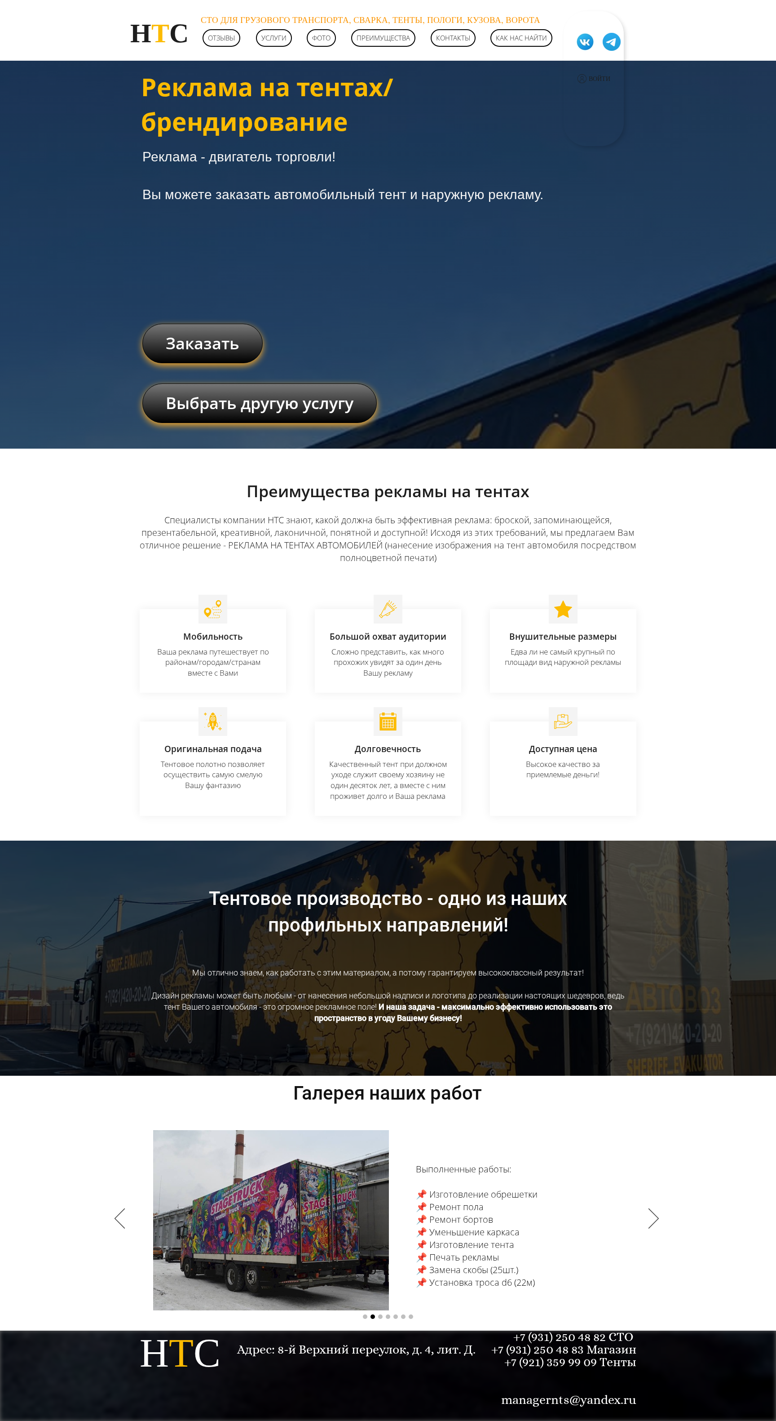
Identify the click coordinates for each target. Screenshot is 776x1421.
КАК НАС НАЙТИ (521, 37)
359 (557, 1362)
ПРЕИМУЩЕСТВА (383, 37)
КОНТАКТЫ (453, 37)
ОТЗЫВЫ (221, 37)
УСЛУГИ (274, 37)
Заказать (202, 343)
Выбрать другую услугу (259, 403)
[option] (388, 1219)
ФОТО (321, 37)
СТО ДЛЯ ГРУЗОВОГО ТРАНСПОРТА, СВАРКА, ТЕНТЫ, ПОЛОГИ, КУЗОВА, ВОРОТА (370, 19)
